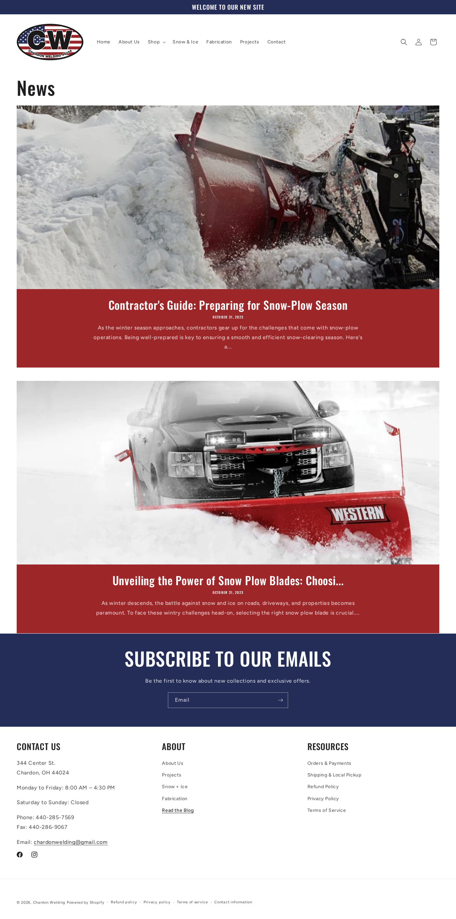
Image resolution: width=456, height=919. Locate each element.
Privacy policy (157, 902)
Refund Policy (323, 786)
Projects (171, 775)
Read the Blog (178, 810)
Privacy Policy (323, 798)
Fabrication (175, 798)
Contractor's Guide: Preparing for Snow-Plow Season (228, 305)
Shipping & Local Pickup (334, 775)
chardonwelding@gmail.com (70, 842)
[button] (156, 42)
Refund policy (124, 902)
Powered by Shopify (85, 902)
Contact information (233, 902)
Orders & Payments (329, 763)
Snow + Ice (175, 786)
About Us (172, 763)
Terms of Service (326, 810)
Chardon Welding (49, 902)
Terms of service (192, 902)
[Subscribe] (280, 700)
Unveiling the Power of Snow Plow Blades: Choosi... (228, 580)
